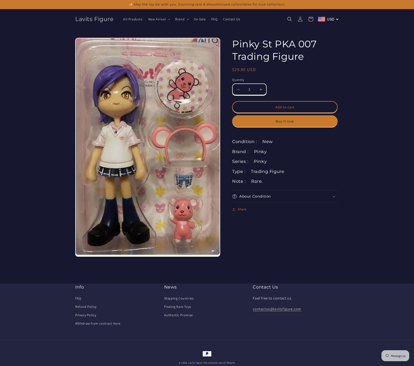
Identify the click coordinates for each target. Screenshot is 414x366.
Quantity (238, 80)
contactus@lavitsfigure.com (277, 308)
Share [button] (242, 209)
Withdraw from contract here (97, 323)
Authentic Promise (178, 315)
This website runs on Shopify (219, 362)
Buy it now (285, 121)
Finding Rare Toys (177, 307)
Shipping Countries (179, 298)
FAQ (78, 298)
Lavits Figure (195, 362)
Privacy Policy (85, 315)
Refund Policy (86, 307)
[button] (158, 19)
